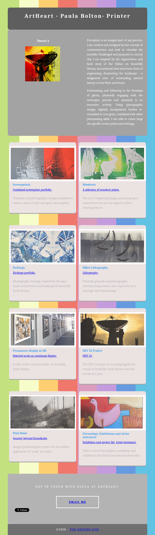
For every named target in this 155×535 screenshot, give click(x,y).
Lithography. (90, 272)
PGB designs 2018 (84, 529)
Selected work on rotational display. (35, 356)
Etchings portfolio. (24, 272)
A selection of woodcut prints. (101, 189)
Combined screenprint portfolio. (32, 189)
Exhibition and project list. (99, 442)
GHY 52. (87, 356)
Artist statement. (126, 442)
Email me (77, 502)
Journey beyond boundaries (30, 438)
